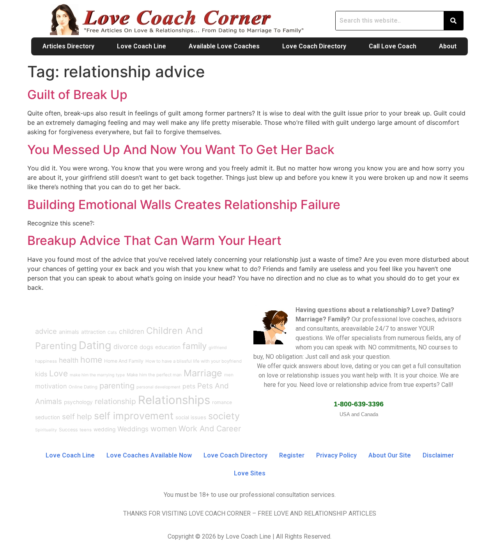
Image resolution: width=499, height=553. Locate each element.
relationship (115, 401)
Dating (95, 345)
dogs (146, 347)
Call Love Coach (392, 46)
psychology (78, 402)
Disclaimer (438, 455)
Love (58, 373)
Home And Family (123, 361)
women (163, 428)
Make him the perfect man (154, 375)
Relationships (174, 400)
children (131, 331)
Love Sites (249, 473)
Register (291, 455)
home (91, 359)
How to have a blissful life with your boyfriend (193, 361)
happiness (46, 361)
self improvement (133, 416)
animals (69, 331)
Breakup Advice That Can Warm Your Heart (154, 240)
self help (77, 416)
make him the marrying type (97, 375)
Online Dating (83, 387)
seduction (47, 417)
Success (68, 429)
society (224, 416)
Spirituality (46, 429)
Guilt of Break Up (77, 94)
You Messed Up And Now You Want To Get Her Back (180, 149)
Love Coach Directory (314, 46)
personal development (158, 387)
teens (86, 429)
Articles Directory (68, 46)
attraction (93, 332)
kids (41, 374)
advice (46, 331)
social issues (190, 417)
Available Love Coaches (224, 46)
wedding (104, 429)
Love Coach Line (141, 46)
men (229, 375)
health (68, 360)
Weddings (133, 429)
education (167, 347)
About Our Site (389, 455)
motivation (51, 386)
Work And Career (210, 428)
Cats (112, 332)
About (448, 46)
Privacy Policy (336, 455)
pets (188, 386)
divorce (125, 346)
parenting (116, 385)
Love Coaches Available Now (149, 455)
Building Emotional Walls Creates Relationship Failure (183, 204)
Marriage (203, 373)
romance (222, 402)
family (194, 345)
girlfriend (218, 347)
